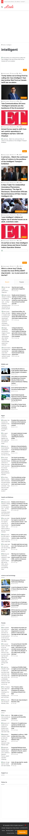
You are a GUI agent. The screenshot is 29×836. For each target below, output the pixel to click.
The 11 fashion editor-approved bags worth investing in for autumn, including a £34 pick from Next (18, 690)
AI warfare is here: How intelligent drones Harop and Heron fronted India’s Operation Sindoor (14, 245)
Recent (7, 282)
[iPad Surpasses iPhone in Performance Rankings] (5, 582)
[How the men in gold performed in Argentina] (6, 289)
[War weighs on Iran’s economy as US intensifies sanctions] (5, 717)
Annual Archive (10, 833)
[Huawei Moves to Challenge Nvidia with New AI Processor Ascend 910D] (5, 604)
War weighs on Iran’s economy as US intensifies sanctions (18, 717)
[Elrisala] (9, 6)
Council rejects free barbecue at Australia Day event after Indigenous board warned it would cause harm (19, 351)
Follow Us (4, 782)
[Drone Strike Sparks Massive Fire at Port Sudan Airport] (5, 390)
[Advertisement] (14, 25)
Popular (21, 282)
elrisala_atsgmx (5, 73)
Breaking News (10, 830)
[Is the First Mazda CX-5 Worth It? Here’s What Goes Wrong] (5, 590)
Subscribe (22, 832)
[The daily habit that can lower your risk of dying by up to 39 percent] (5, 547)
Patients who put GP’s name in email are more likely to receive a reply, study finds (19, 536)
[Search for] (2, 7)
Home (4, 44)
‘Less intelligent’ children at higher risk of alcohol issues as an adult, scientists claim (14, 219)
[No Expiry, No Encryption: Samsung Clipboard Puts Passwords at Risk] (5, 597)
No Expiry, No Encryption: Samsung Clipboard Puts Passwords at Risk (18, 596)
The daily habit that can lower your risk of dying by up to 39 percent (19, 546)
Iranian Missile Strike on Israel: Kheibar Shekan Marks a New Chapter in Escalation (19, 370)
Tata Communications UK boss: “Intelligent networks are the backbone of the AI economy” (13, 106)
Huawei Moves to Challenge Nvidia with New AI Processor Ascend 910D (19, 604)
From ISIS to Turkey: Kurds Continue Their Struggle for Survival (18, 406)
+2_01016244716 (23, 828)
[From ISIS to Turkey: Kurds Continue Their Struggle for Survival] (5, 407)
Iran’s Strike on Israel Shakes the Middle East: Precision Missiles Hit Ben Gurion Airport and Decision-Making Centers (19, 380)
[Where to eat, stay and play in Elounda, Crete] (5, 702)
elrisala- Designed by (7, 828)
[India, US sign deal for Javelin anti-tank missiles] (5, 764)
